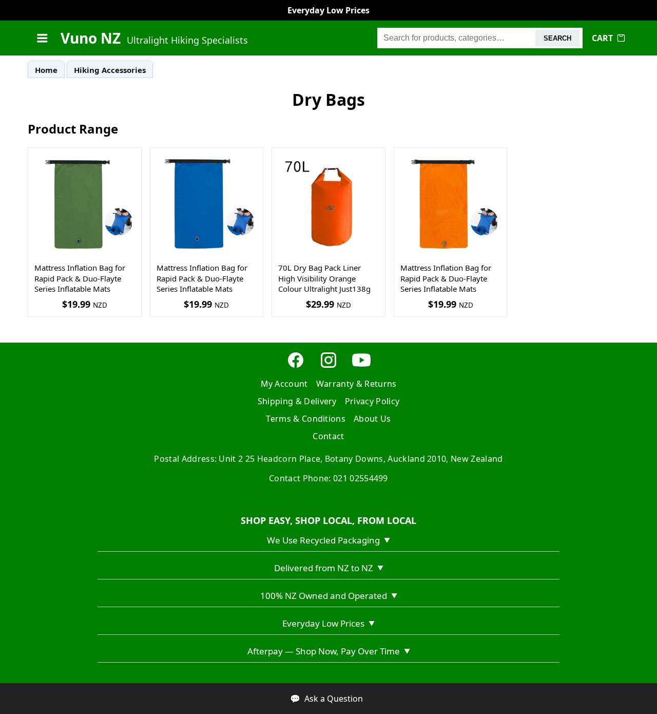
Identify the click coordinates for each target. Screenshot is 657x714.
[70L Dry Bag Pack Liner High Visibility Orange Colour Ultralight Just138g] (328, 204)
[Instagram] (328, 366)
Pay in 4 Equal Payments (329, 10)
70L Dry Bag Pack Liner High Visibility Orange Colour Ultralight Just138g (324, 278)
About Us (372, 418)
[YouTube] (361, 366)
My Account (284, 383)
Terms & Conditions (305, 418)
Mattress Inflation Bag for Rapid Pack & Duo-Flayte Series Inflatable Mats (79, 278)
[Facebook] (295, 366)
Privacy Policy (372, 401)
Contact (328, 436)
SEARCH (557, 38)
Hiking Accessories (110, 70)
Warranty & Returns (356, 383)
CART (602, 38)
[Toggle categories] (42, 38)
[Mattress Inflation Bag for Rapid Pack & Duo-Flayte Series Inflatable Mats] (84, 204)
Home (46, 70)
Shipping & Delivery (297, 401)
